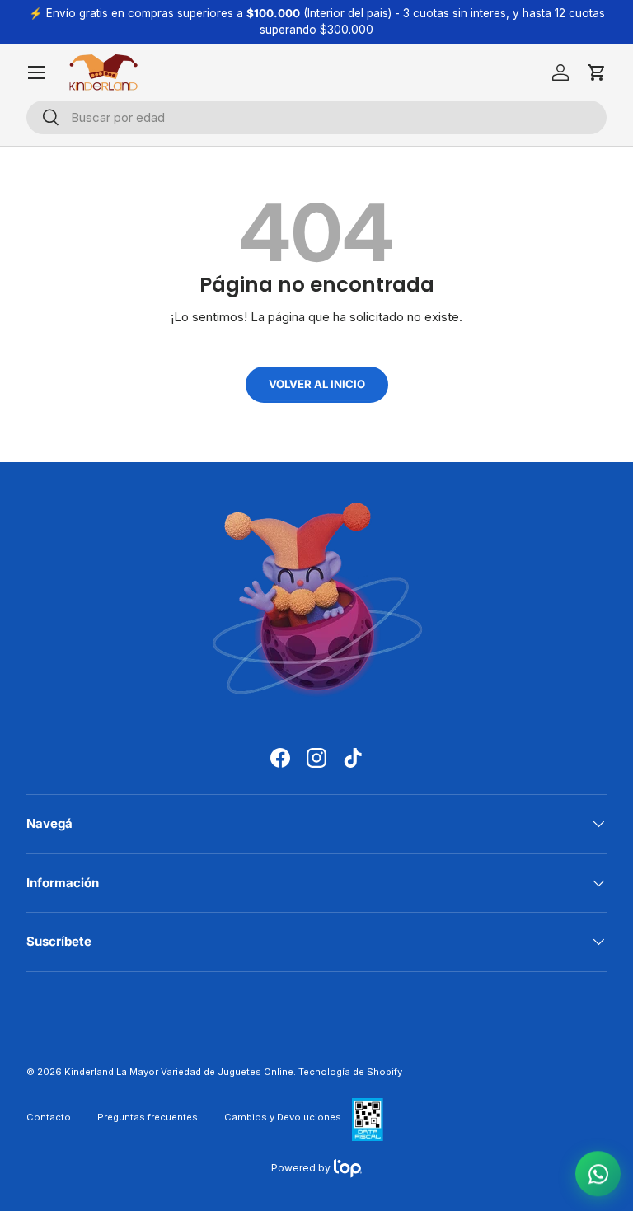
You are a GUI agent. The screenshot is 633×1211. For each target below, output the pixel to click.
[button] (597, 72)
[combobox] (316, 117)
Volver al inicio (317, 383)
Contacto (48, 1117)
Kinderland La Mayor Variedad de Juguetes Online (178, 1072)
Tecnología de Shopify (350, 1072)
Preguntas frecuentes (147, 1117)
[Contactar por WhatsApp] (598, 1176)
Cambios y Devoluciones (282, 1117)
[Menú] (36, 72)
